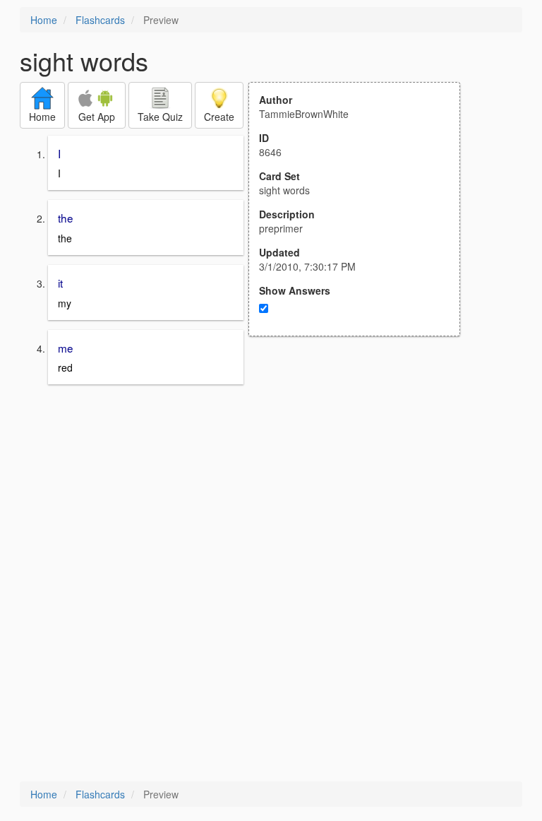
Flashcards (100, 20)
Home (43, 20)
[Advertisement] (362, 475)
